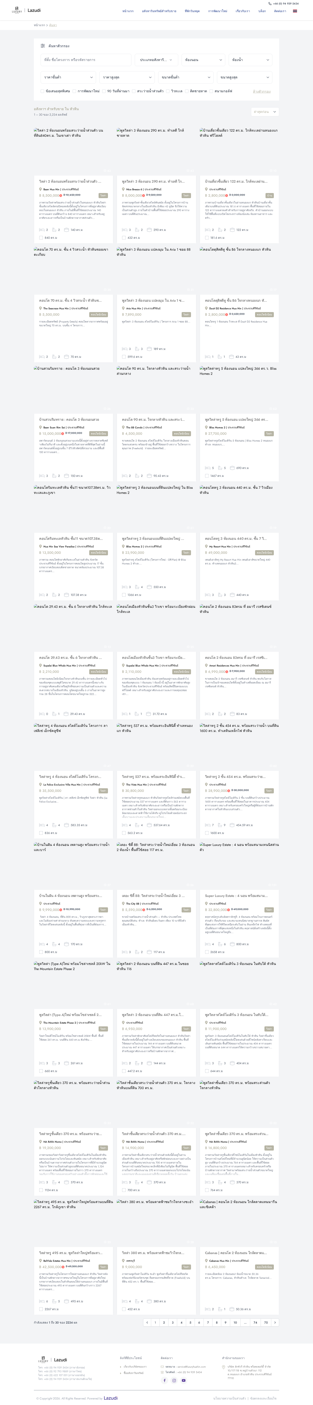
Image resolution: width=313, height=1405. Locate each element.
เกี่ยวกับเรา (243, 11)
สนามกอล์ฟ (223, 91)
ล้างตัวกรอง (262, 91)
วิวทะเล (176, 91)
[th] (296, 11)
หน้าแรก (128, 11)
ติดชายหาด (198, 91)
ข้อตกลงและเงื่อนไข (263, 1398)
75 (266, 1322)
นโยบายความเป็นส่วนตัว (229, 1398)
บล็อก (262, 11)
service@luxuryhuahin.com (185, 1367)
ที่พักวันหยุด (192, 11)
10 (235, 1322)
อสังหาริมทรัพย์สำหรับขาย (159, 11)
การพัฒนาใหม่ (217, 11)
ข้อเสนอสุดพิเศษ (58, 91)
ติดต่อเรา (280, 11)
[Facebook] (164, 1380)
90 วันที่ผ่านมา (118, 91)
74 (255, 1322)
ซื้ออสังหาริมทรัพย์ (134, 1373)
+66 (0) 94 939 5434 (183, 1372)
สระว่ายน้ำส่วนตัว (150, 91)
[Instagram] (174, 1380)
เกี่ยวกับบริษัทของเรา (135, 1367)
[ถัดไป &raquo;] (275, 1322)
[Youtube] (183, 1380)
